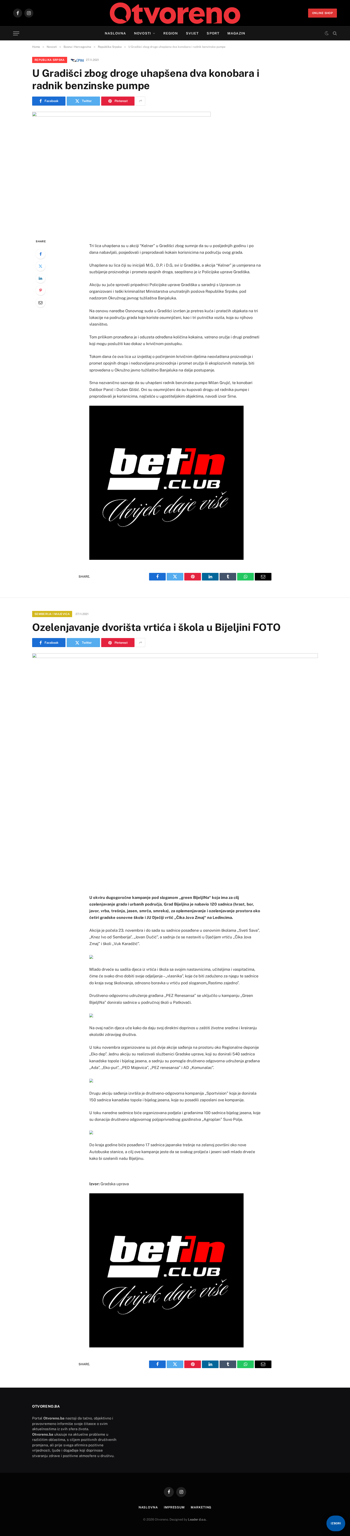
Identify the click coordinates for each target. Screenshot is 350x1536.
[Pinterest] (40, 290)
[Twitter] (40, 266)
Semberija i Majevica (52, 614)
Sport (213, 33)
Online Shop (322, 13)
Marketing (201, 1507)
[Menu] (16, 33)
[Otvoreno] (175, 13)
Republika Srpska (50, 60)
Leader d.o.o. (197, 1519)
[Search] (334, 33)
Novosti (142, 33)
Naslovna (115, 33)
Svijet (192, 33)
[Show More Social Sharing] (140, 101)
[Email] (40, 302)
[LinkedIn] (40, 278)
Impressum (174, 1507)
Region (170, 33)
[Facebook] (40, 254)
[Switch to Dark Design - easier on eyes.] (327, 33)
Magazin (236, 33)
